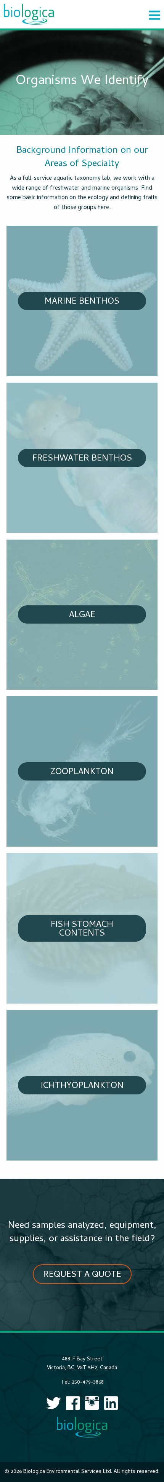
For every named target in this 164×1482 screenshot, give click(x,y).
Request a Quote (82, 1275)
